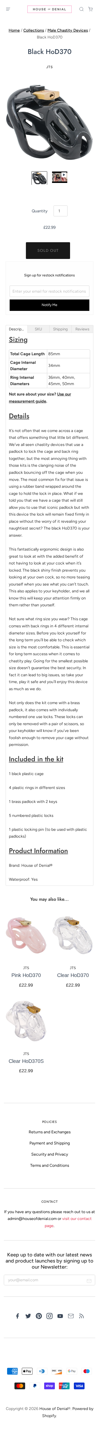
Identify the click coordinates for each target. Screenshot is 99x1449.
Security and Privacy (49, 1154)
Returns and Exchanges (50, 1132)
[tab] (17, 329)
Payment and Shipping (49, 1143)
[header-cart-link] (90, 9)
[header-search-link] (81, 9)
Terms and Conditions (49, 1165)
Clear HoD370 (73, 975)
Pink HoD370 (26, 975)
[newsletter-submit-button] (89, 1282)
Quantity (39, 211)
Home (14, 30)
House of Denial (53, 1408)
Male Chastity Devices (67, 30)
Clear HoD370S (26, 1061)
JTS (49, 67)
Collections (33, 30)
